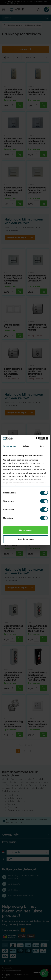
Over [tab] (42, 446)
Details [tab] (26, 446)
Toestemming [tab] (9, 446)
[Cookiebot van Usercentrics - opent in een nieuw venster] (36, 438)
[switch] (44, 501)
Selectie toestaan (25, 539)
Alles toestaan (25, 530)
